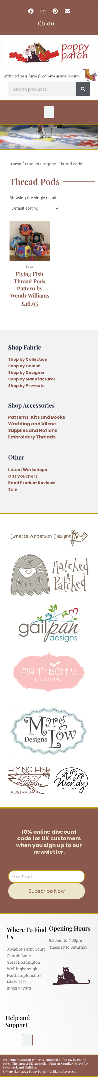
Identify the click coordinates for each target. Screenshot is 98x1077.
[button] (49, 112)
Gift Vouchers (23, 476)
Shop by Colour (24, 366)
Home (15, 164)
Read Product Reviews (32, 483)
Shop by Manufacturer (32, 379)
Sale (12, 489)
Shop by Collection (27, 359)
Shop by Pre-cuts (26, 385)
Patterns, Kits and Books (36, 417)
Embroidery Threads (32, 437)
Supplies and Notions (32, 430)
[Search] (83, 89)
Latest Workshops (27, 469)
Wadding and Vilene (32, 424)
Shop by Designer (26, 372)
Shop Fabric (24, 347)
